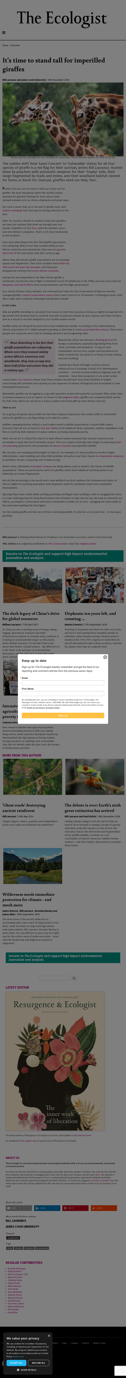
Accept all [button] (16, 1362)
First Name (28, 689)
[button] (28, 1369)
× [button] (49, 1336)
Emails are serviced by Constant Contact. (43, 707)
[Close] (105, 657)
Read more (18, 1356)
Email (25, 678)
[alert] (27, 1353)
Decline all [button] (38, 1362)
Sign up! (63, 715)
